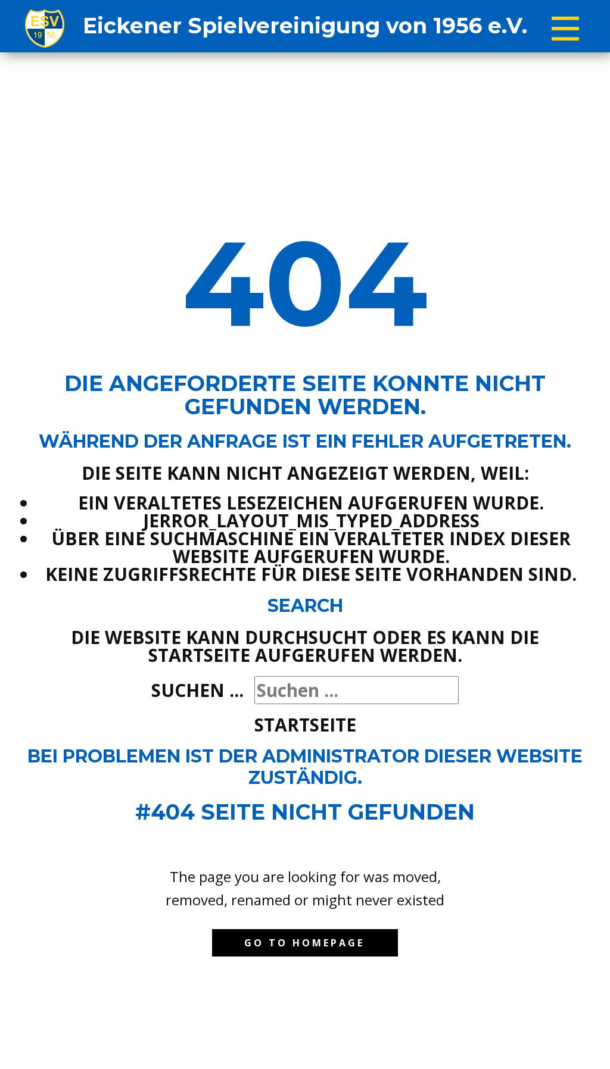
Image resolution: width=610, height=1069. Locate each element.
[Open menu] (565, 28)
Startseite (305, 724)
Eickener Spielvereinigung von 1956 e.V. (305, 25)
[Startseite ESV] (44, 29)
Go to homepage (304, 942)
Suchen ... (197, 690)
